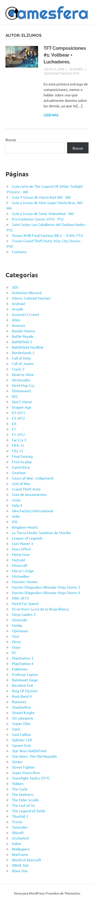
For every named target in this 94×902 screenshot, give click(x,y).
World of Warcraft (26, 859)
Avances (18, 325)
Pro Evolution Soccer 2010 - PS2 (38, 219)
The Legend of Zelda (28, 810)
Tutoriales (20, 827)
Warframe (20, 854)
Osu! (15, 636)
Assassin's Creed (25, 314)
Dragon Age (21, 407)
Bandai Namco (23, 330)
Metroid (18, 559)
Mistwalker (21, 576)
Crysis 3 (18, 369)
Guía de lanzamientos (29, 494)
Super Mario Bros (26, 772)
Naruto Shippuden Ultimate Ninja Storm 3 (46, 587)
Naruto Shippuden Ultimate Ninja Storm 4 (46, 592)
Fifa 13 (17, 450)
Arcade (17, 309)
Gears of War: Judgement (33, 478)
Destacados (21, 379)
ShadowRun (21, 707)
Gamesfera (21, 467)
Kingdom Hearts (25, 527)
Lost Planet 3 (22, 543)
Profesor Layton (25, 674)
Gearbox (19, 472)
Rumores (19, 701)
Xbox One (20, 870)
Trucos (17, 821)
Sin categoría (22, 718)
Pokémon (19, 669)
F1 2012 (18, 434)
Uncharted (20, 838)
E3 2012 (18, 418)
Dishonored (21, 390)
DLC (15, 396)
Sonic (16, 729)
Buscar (10, 139)
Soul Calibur (21, 734)
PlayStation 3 (22, 658)
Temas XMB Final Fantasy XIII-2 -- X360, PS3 (47, 235)
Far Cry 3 (19, 439)
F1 (14, 429)
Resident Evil (22, 685)
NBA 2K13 (20, 598)
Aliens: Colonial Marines (31, 298)
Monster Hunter (25, 581)
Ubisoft (18, 832)
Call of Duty (21, 358)
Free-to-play (22, 461)
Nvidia (17, 625)
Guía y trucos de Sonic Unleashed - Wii (43, 213)
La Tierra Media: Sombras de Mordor (41, 532)
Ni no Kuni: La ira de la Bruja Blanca (40, 609)
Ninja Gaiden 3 (24, 614)
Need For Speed (25, 603)
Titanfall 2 (20, 816)
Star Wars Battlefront (29, 750)
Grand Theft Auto (26, 489)
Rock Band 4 (22, 696)
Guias (16, 499)
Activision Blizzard (27, 292)
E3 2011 (18, 412)
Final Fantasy (22, 456)
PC (14, 652)
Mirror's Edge (23, 570)
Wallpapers (21, 849)
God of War (21, 483)
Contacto (19, 251)
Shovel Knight (23, 712)
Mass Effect (21, 549)
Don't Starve (22, 401)
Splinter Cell (22, 739)
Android (18, 303)
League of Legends (27, 538)
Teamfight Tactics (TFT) (61, 73)
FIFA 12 (18, 445)
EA (14, 423)
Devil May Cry (23, 385)
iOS (15, 521)
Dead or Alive (23, 374)
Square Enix (21, 745)
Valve (16, 843)
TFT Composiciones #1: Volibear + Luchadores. (65, 55)
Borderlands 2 (23, 352)
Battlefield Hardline (28, 347)
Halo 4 (17, 505)
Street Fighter (23, 767)
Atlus (16, 319)
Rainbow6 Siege (25, 679)
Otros (16, 641)
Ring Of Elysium (25, 690)
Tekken (18, 783)
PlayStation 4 (22, 663)
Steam (17, 761)
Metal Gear (21, 554)
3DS (15, 287)
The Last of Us (23, 805)
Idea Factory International (32, 510)
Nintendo (19, 619)
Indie (16, 516)
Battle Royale (23, 336)
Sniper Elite (21, 723)
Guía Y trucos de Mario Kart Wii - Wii (41, 197)
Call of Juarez (23, 363)
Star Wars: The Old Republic (34, 756)
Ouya (16, 647)
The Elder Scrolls (25, 799)
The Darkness (23, 794)
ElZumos (76, 69)
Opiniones (20, 630)
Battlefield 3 (22, 341)
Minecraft (20, 565)
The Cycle (20, 789)
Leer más (51, 115)
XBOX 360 (20, 865)
